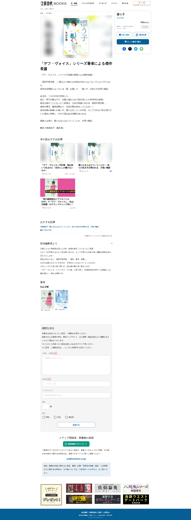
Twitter (130, 49)
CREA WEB (109, 515)
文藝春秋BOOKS (53, 3)
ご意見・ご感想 (47, 353)
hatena (136, 49)
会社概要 (84, 512)
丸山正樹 (120, 18)
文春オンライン (93, 515)
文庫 (46, 9)
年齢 (43, 402)
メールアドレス (47, 390)
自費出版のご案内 (95, 512)
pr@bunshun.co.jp (76, 459)
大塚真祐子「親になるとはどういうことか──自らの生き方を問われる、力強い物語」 (70, 227)
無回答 (71, 417)
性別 (43, 413)
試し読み (126, 35)
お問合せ (107, 512)
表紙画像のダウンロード (77, 444)
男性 (48, 417)
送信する (76, 425)
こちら (66, 347)
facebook (124, 49)
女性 (59, 417)
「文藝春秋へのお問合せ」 (88, 469)
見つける (125, 3)
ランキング (103, 3)
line (141, 49)
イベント (114, 3)
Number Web (101, 515)
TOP (41, 9)
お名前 (44, 379)
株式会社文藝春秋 (83, 515)
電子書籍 (49, 13)
